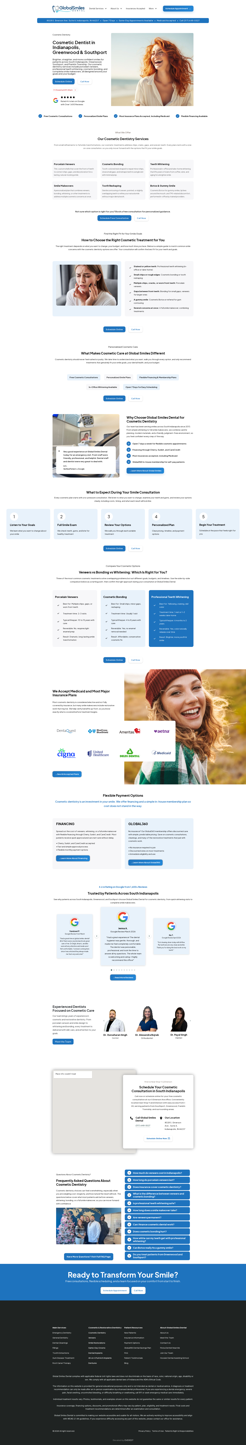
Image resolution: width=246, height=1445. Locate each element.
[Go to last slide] (97, 936)
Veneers (92, 1337)
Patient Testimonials (133, 1358)
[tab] (111, 970)
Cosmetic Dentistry (97, 1332)
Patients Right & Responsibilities (179, 1431)
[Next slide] (149, 936)
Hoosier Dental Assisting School (174, 1358)
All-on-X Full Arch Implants (100, 1358)
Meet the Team (63, 1041)
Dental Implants (95, 1353)
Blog (126, 1363)
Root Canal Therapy (62, 1363)
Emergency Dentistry (62, 1332)
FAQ (126, 1353)
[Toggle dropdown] (106, 8)
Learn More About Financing (74, 858)
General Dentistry (60, 1337)
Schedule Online (63, 81)
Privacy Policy (145, 1431)
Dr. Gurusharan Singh (115, 1034)
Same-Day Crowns (96, 1348)
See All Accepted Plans (68, 774)
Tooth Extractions (61, 1353)
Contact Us (165, 1343)
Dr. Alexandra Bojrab (147, 1034)
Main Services (59, 1327)
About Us (164, 1332)
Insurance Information (134, 1337)
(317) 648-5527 (143, 1125)
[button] (157, 1173)
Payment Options (132, 1343)
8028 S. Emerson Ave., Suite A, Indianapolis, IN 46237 (175, 1125)
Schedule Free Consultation (114, 218)
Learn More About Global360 (146, 862)
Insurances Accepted (135, 8)
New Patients (130, 1332)
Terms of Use (158, 1431)
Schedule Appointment (176, 8)
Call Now (84, 81)
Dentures (92, 1363)
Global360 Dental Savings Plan (137, 1348)
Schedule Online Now (157, 1138)
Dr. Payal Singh (179, 1034)
